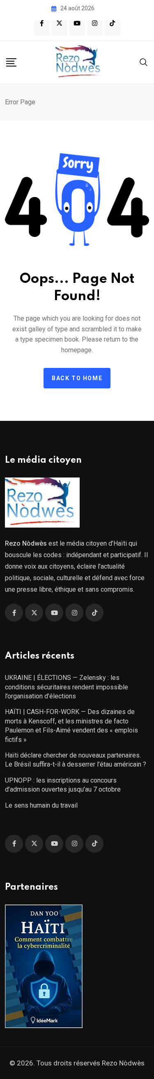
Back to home (77, 378)
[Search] (144, 61)
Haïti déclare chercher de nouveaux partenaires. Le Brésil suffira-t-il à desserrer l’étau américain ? (75, 759)
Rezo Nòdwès (122, 1063)
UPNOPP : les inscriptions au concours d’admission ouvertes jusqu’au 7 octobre (63, 784)
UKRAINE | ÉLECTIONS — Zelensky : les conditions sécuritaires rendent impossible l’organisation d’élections (66, 687)
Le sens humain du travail (41, 805)
